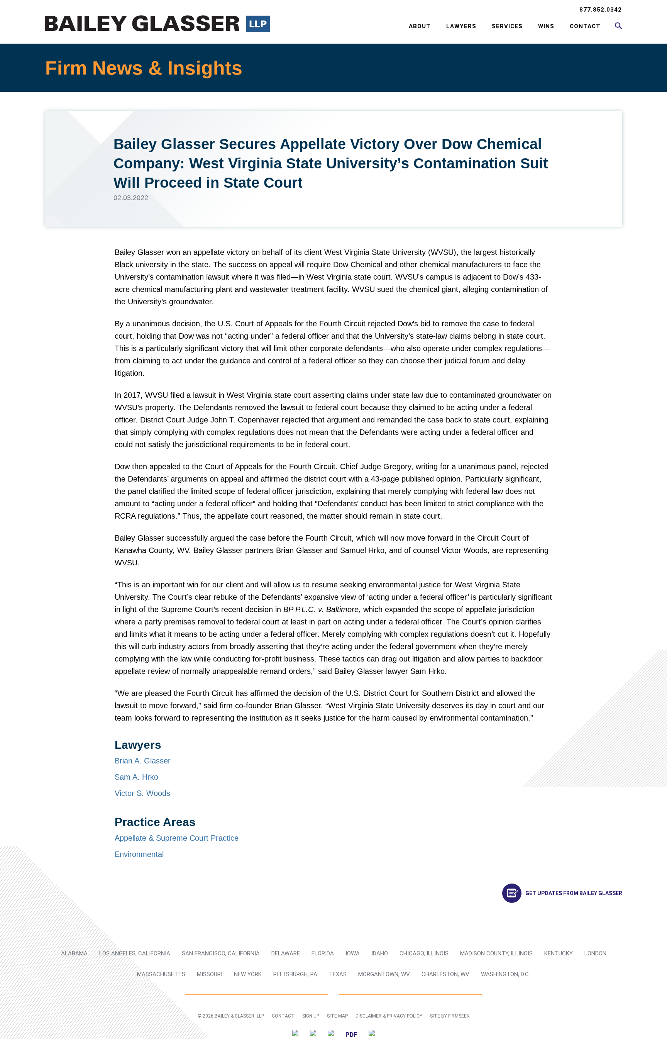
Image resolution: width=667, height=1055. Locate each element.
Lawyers (461, 26)
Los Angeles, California (134, 953)
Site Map (337, 1016)
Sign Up (310, 1016)
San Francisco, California (221, 953)
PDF (351, 1034)
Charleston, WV (445, 974)
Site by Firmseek (449, 1016)
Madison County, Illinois (496, 953)
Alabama (74, 953)
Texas (338, 974)
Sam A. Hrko (136, 777)
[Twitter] (295, 1034)
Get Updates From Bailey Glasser (573, 893)
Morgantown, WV (384, 974)
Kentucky (558, 953)
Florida (322, 953)
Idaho (379, 953)
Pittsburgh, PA (295, 974)
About (420, 26)
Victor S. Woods (142, 793)
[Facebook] (331, 1034)
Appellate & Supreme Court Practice (177, 838)
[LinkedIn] (313, 1034)
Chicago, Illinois (424, 953)
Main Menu (308, 10)
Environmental (139, 854)
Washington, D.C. (505, 974)
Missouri (209, 974)
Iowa (352, 953)
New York (248, 974)
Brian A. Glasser (143, 760)
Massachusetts (161, 974)
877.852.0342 (600, 9)
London (595, 953)
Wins (546, 26)
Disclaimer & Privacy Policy (389, 1016)
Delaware (285, 953)
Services (507, 26)
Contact (585, 26)
